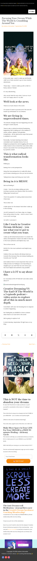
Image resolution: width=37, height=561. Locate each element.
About (15, 554)
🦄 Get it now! (18, 461)
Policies (4, 554)
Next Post (32, 344)
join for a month (12, 529)
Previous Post (5, 344)
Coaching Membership (24, 554)
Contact (9, 554)
